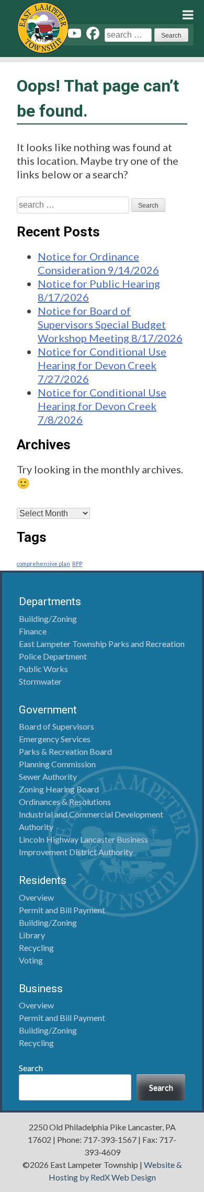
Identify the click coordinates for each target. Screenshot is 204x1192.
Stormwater (40, 681)
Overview (36, 897)
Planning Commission (57, 764)
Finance (33, 631)
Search (31, 1068)
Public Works (43, 669)
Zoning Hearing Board (59, 789)
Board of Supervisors (56, 726)
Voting (31, 960)
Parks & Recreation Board (65, 751)
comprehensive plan (43, 563)
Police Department (53, 656)
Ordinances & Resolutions (65, 802)
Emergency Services (54, 739)
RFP (77, 563)
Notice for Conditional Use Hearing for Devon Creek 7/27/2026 (102, 365)
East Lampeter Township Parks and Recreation (102, 644)
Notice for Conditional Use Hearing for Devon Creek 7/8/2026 (102, 406)
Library (32, 935)
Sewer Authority (48, 776)
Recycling (36, 947)
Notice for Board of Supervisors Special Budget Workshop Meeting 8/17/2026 (110, 324)
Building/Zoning (48, 618)
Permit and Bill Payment (62, 910)
